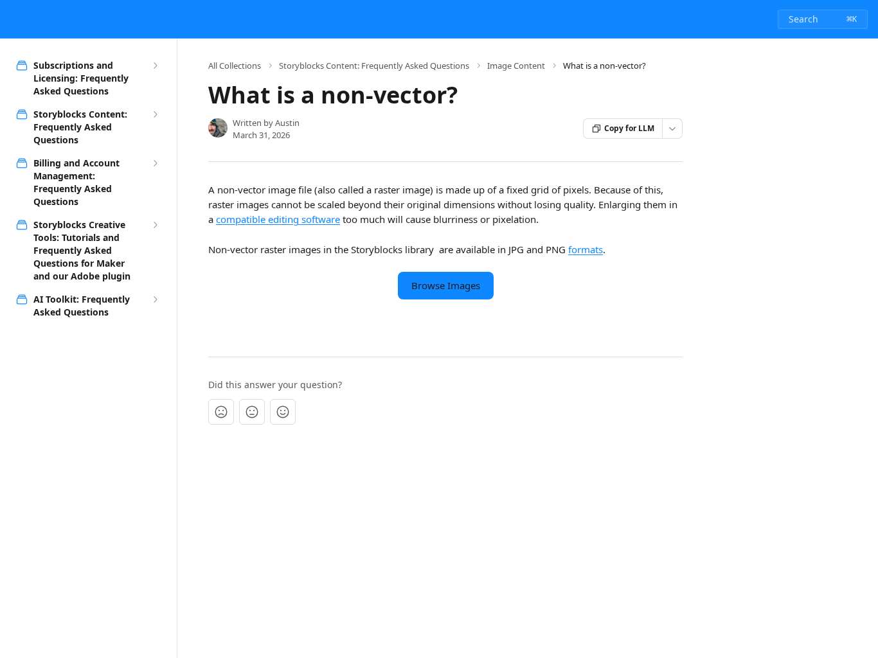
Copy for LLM (629, 128)
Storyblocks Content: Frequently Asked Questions (374, 65)
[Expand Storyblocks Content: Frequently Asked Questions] (155, 114)
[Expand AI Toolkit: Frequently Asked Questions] (155, 299)
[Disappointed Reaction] (221, 412)
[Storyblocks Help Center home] (12, 19)
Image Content (516, 65)
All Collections (234, 65)
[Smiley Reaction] (283, 412)
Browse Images (445, 285)
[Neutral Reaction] (252, 412)
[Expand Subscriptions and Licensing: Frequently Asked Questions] (155, 66)
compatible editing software (278, 219)
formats (585, 249)
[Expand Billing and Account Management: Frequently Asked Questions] (155, 163)
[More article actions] (672, 128)
